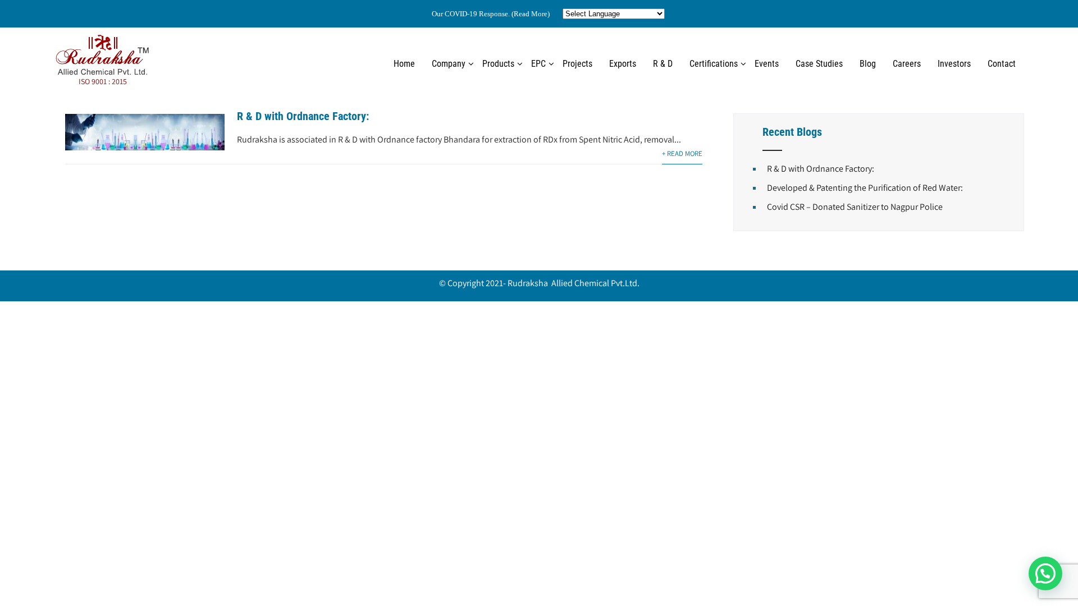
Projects (577, 63)
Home (404, 63)
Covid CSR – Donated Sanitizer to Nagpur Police (855, 207)
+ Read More (682, 153)
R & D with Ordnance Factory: (303, 116)
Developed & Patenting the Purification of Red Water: (865, 188)
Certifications (713, 63)
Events (767, 63)
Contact (1002, 63)
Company (448, 63)
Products (498, 63)
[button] (1045, 573)
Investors (954, 63)
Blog (868, 63)
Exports (622, 63)
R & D (663, 63)
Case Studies (819, 63)
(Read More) (530, 14)
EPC (538, 63)
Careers (907, 63)
